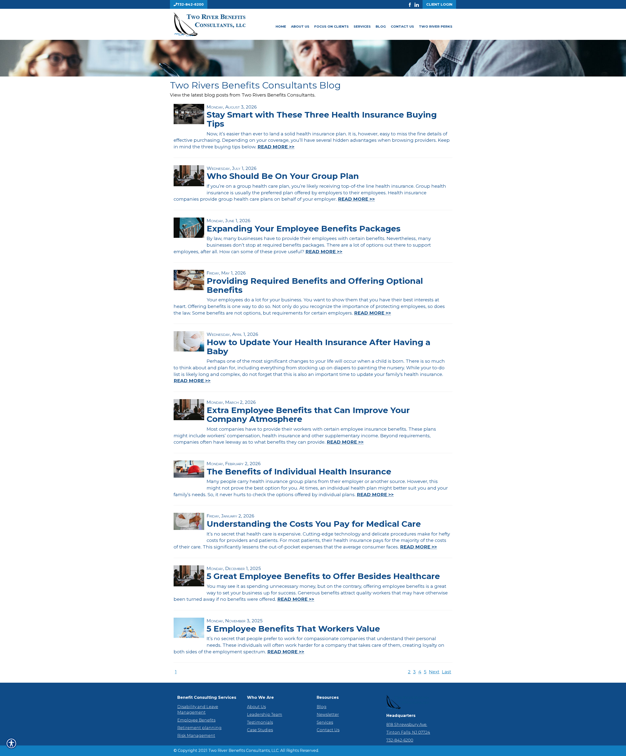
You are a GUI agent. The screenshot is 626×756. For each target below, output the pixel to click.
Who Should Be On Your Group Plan (283, 176)
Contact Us (402, 26)
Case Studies (260, 730)
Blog (381, 26)
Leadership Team (264, 714)
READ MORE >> (275, 147)
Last (446, 672)
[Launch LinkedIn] (418, 4)
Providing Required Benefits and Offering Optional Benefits (315, 285)
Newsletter (328, 714)
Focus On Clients (331, 26)
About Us (300, 26)
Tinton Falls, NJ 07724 (408, 732)
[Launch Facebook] (411, 4)
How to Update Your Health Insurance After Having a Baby (318, 346)
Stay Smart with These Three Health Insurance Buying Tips (322, 119)
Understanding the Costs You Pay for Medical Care (314, 524)
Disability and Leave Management (197, 709)
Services (362, 26)
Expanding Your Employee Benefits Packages (304, 228)
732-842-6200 (399, 740)
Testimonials (260, 722)
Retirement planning (199, 727)
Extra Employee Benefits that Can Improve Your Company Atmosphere (308, 414)
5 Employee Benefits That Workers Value (293, 629)
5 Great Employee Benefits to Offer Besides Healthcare (323, 576)
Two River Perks (435, 26)
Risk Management (196, 735)
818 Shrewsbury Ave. (406, 724)
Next (434, 672)
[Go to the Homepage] (218, 24)
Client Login (439, 4)
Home (281, 26)
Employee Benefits (196, 720)
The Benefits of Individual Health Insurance (299, 471)
